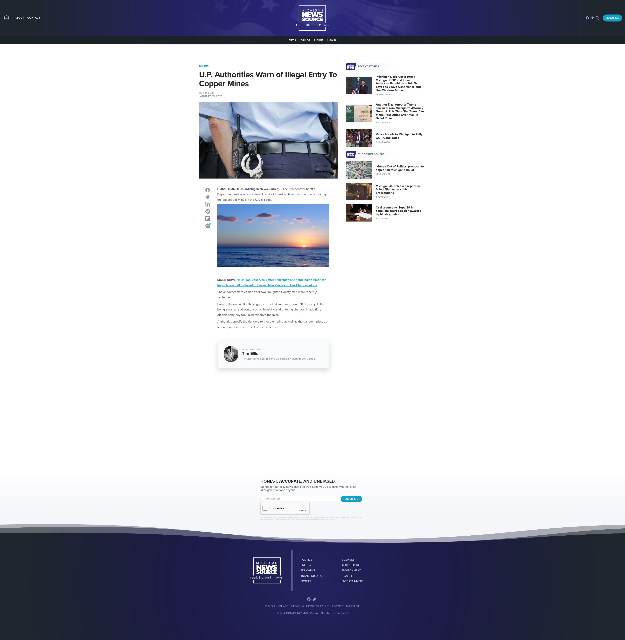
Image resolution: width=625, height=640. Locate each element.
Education (308, 570)
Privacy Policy (314, 606)
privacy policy (359, 517)
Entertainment (353, 581)
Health (347, 576)
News (292, 39)
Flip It (207, 218)
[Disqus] (268, 421)
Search (597, 18)
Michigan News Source (266, 570)
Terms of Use (330, 519)
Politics (305, 39)
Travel (331, 39)
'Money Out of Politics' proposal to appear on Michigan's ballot (400, 168)
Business (348, 559)
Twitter (592, 18)
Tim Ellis (208, 93)
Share (207, 190)
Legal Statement (334, 606)
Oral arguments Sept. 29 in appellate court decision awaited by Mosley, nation (398, 211)
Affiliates (283, 606)
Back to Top (353, 606)
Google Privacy (318, 519)
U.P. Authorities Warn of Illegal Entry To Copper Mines (312, 18)
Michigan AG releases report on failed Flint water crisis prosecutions (398, 189)
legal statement (268, 519)
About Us (270, 606)
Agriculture (351, 565)
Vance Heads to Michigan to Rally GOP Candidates (399, 136)
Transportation (312, 576)
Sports (319, 39)
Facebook (587, 18)
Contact (33, 17)
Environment (351, 570)
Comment (207, 225)
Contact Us (297, 606)
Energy (306, 565)
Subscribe (612, 18)
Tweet (207, 197)
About (19, 17)
